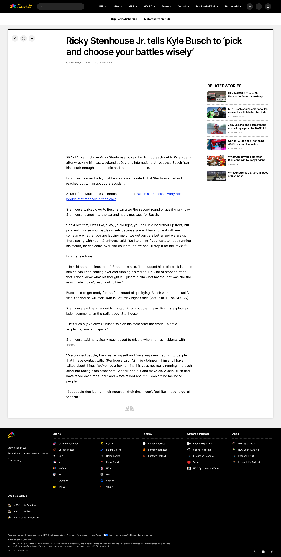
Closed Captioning (34, 535)
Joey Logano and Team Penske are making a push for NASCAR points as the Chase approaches (248, 126)
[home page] (21, 6)
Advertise (12, 535)
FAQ (45, 535)
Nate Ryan (233, 164)
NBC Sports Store (57, 535)
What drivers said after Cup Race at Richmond (248, 174)
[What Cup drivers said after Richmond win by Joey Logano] (216, 160)
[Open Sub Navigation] (106, 6)
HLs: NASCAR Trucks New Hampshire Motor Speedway (245, 94)
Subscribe (14, 460)
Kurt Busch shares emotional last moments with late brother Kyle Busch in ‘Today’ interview (248, 110)
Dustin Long (74, 62)
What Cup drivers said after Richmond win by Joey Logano (247, 158)
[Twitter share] (23, 38)
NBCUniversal (25, 540)
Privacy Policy (95, 535)
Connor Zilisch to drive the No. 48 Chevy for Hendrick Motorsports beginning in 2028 (247, 142)
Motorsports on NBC (157, 19)
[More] (250, 6)
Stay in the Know (17, 448)
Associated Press (236, 116)
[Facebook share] (15, 38)
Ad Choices (82, 535)
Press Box (71, 535)
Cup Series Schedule (124, 19)
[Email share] (32, 38)
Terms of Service (145, 535)
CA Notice (131, 535)
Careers (21, 535)
